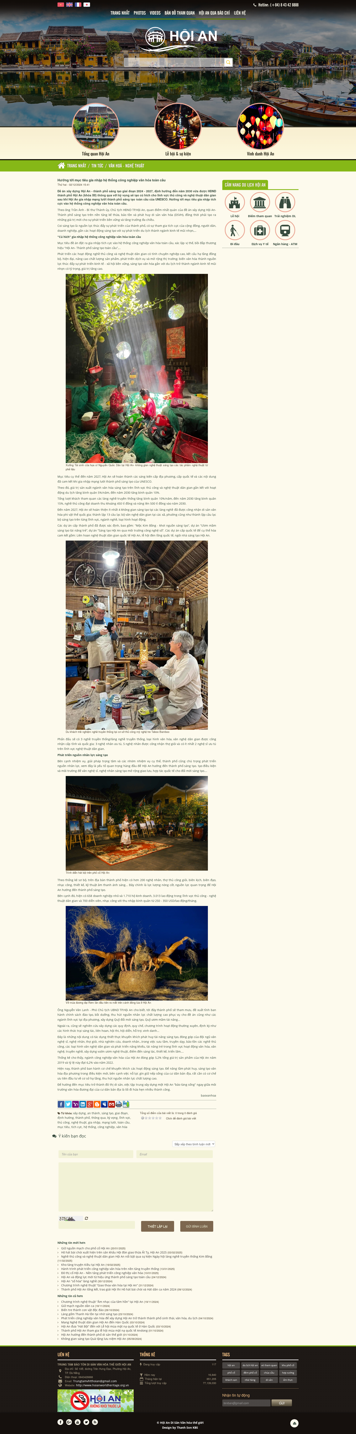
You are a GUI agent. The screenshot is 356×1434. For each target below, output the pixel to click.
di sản (269, 1380)
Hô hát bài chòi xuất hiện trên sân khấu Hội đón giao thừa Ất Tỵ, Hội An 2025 (114, 1252)
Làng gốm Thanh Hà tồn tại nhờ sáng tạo (89, 1314)
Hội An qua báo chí (214, 13)
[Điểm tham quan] (260, 205)
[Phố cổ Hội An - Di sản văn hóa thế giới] (178, 39)
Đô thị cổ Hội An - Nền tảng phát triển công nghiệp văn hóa (102, 1273)
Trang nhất (120, 13)
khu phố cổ (288, 1365)
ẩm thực (288, 1380)
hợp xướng (288, 1372)
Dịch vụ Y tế (260, 244)
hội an (231, 1365)
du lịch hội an (250, 1365)
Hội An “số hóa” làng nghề (79, 1281)
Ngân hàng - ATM (285, 244)
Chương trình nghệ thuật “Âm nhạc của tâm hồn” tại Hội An (102, 1302)
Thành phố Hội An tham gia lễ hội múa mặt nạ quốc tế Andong (104, 1330)
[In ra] (118, 1104)
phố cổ (231, 1372)
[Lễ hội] (235, 205)
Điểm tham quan (260, 216)
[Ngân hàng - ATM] (285, 233)
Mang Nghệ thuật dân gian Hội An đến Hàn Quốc (95, 1322)
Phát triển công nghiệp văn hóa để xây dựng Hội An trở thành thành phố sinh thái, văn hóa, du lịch (129, 1318)
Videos (155, 13)
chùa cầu (269, 1372)
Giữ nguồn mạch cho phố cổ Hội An (85, 1248)
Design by (180, 1427)
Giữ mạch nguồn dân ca (77, 1306)
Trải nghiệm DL (285, 216)
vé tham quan (269, 1365)
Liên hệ (240, 13)
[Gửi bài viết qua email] (111, 1104)
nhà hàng (250, 1380)
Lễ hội (235, 216)
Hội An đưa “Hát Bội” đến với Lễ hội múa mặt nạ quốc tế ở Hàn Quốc (108, 1326)
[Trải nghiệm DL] (285, 205)
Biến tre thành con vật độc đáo (82, 1310)
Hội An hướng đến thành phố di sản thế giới (91, 1335)
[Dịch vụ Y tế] (260, 233)
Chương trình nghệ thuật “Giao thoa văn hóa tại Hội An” (99, 1285)
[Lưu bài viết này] (126, 1104)
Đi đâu (234, 244)
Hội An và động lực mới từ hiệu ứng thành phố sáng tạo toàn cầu (106, 1277)
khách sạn (231, 1380)
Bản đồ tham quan (180, 13)
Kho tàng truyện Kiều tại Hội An (83, 1265)
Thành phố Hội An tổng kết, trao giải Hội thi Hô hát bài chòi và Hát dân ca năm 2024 (118, 1289)
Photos (140, 13)
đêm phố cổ (250, 1372)
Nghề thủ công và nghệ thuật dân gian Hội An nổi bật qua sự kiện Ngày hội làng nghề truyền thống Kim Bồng (136, 1256)
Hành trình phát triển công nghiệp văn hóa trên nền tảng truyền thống (110, 1269)
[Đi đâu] (234, 233)
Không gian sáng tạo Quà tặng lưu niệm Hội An (93, 1339)
